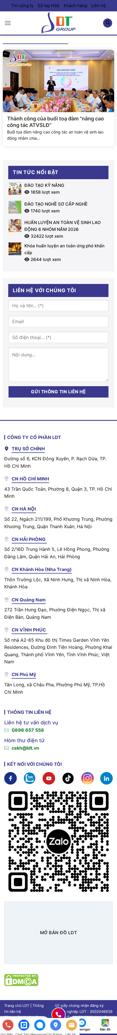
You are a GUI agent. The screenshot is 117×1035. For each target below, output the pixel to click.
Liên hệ (98, 5)
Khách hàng (75, 5)
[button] (7, 23)
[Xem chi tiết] (10, 778)
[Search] (107, 23)
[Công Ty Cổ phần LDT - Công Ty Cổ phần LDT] (58, 23)
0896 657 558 (28, 730)
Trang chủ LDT (16, 1005)
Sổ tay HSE (48, 5)
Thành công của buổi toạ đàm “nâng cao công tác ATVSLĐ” (55, 122)
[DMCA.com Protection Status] (21, 979)
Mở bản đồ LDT (58, 932)
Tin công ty (22, 5)
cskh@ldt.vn (25, 748)
